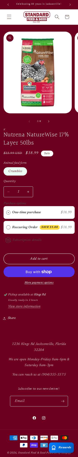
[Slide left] (29, 121)
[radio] (8, 212)
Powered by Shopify (58, 453)
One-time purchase (26, 212)
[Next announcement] (70, 4)
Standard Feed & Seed (32, 453)
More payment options (39, 282)
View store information (24, 306)
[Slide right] (48, 121)
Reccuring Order (35, 227)
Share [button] (12, 318)
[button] (9, 17)
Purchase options (15, 203)
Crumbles (15, 171)
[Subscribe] (63, 401)
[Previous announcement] (8, 4)
